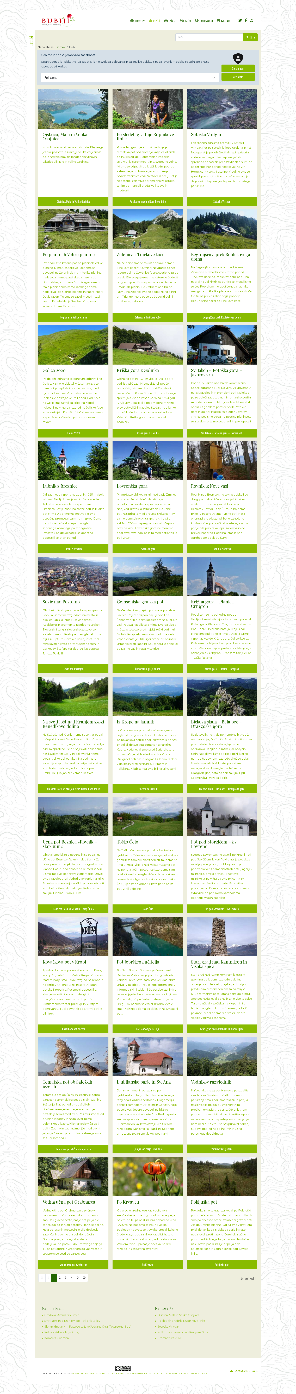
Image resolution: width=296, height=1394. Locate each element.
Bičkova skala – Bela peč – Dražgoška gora (221, 789)
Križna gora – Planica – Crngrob (222, 669)
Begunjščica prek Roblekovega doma (222, 317)
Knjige (225, 20)
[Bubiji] (58, 20)
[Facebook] (246, 20)
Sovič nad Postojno (73, 669)
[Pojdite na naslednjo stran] (78, 1278)
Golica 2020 (73, 433)
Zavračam (238, 77)
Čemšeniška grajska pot (147, 669)
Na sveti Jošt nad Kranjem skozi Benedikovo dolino (73, 789)
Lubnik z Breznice (73, 549)
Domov (140, 20)
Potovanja (206, 20)
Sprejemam (238, 68)
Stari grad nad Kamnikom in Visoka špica (221, 1029)
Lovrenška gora (147, 549)
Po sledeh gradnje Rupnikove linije (148, 201)
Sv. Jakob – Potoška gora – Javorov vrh (221, 433)
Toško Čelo (147, 909)
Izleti (172, 20)
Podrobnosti (51, 78)
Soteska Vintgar (221, 201)
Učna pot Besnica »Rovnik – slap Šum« (73, 909)
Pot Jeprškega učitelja (147, 1029)
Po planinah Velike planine (73, 317)
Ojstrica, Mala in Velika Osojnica (73, 201)
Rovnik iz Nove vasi (222, 549)
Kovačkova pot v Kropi (73, 1029)
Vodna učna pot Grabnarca (73, 1265)
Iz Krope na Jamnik (147, 789)
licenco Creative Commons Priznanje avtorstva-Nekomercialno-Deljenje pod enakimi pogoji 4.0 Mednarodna (139, 1373)
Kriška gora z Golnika (148, 433)
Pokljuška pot (222, 1265)
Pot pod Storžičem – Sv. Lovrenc (222, 909)
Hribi (156, 20)
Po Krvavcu (147, 1265)
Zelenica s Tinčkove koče (148, 317)
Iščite (252, 37)
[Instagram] (251, 20)
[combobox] (209, 37)
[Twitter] (240, 20)
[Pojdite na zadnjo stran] (84, 1278)
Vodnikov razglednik (221, 1149)
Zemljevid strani (246, 1371)
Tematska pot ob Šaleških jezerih (73, 1149)
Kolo (188, 20)
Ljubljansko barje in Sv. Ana (148, 1149)
